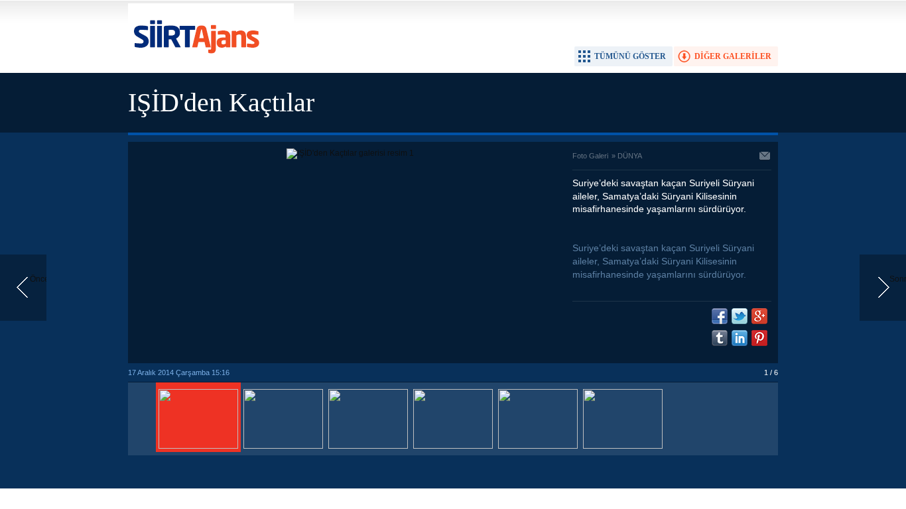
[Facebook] (720, 316)
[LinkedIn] (739, 338)
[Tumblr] (720, 338)
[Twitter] (739, 316)
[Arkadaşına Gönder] (765, 157)
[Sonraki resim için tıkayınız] (350, 153)
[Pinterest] (759, 338)
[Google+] (759, 316)
